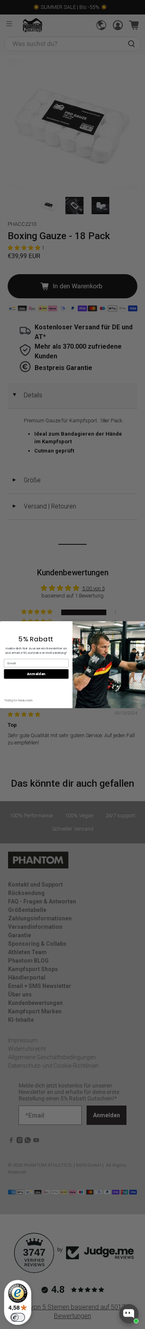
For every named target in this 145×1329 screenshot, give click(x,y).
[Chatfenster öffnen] (129, 1313)
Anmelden (36, 674)
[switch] (17, 1317)
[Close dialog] (141, 624)
